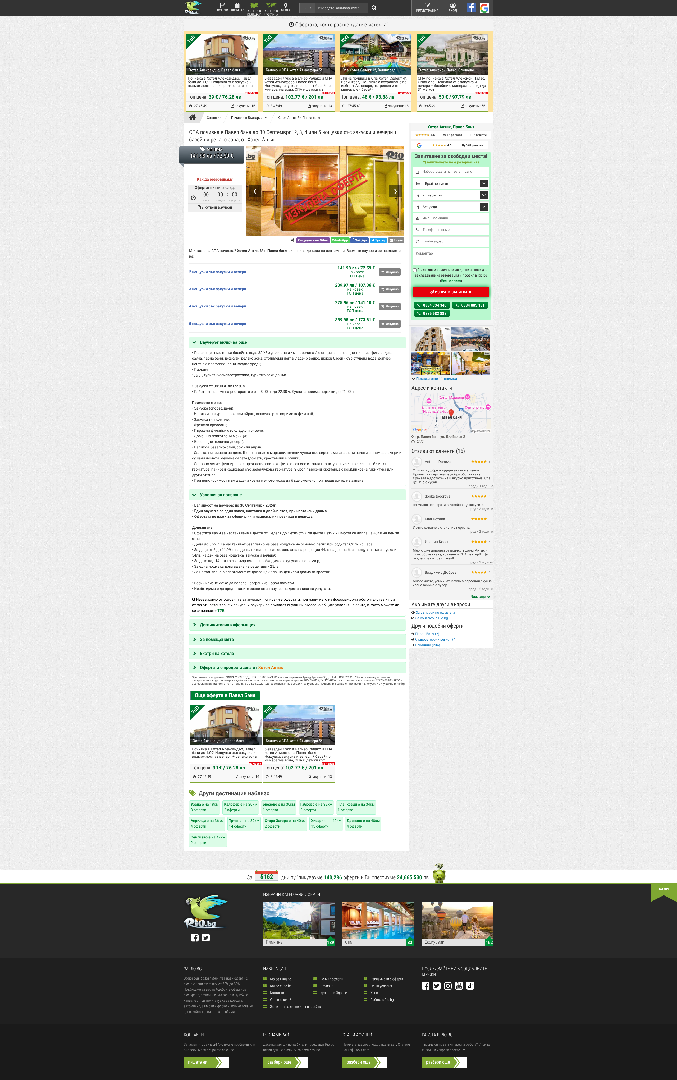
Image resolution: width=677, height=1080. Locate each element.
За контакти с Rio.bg (431, 618)
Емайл (398, 240)
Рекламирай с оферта (386, 979)
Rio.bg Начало (280, 979)
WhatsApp (340, 240)
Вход (453, 11)
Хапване (376, 993)
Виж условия (451, 281)
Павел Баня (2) (426, 634)
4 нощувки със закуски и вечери (217, 306)
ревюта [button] (454, 135)
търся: (307, 8)
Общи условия (381, 986)
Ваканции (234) (427, 645)
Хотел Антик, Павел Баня (450, 127)
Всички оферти (331, 979)
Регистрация (427, 11)
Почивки (237, 10)
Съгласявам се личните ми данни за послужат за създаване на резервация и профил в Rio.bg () (452, 275)
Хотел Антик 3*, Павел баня (299, 118)
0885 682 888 (434, 313)
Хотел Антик (270, 667)
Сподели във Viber (313, 240)
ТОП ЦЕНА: (214, 150)
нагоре (664, 889)
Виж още (478, 597)
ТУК (221, 611)
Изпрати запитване (453, 292)
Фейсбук (360, 240)
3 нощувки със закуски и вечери (217, 289)
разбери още (279, 1062)
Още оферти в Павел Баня (225, 695)
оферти (478, 135)
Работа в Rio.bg (382, 1000)
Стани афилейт (281, 1000)
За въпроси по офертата (435, 613)
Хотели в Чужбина (271, 12)
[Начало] (194, 117)
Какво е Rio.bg (280, 986)
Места (285, 10)
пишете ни (197, 1062)
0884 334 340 (434, 305)
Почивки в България (247, 118)
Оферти (222, 10)
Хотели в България (254, 12)
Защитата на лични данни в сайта (295, 1007)
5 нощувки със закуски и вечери (217, 324)
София (212, 118)
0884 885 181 (472, 305)
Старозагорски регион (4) (435, 640)
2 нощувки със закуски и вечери (217, 272)
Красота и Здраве (333, 993)
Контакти (276, 993)
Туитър (380, 240)
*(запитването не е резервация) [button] (451, 162)
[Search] (374, 8)
